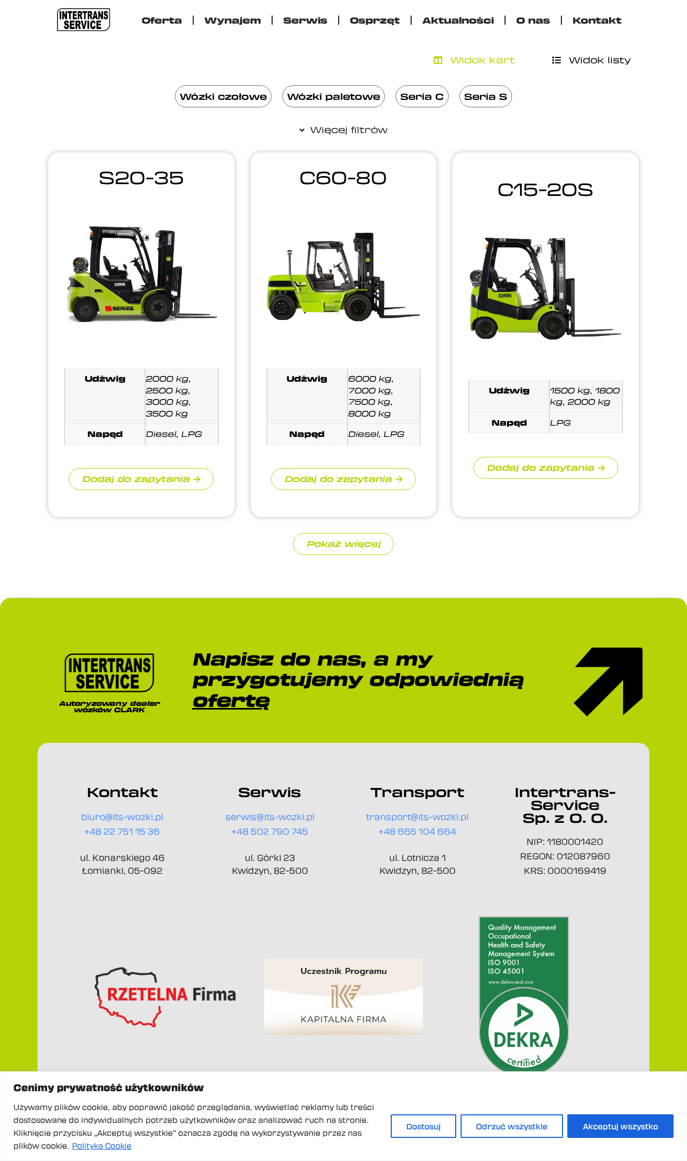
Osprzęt (375, 20)
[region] (343, 1116)
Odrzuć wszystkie (511, 1126)
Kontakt (597, 20)
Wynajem (232, 20)
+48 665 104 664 (417, 831)
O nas (533, 20)
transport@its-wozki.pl (417, 816)
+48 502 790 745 (269, 831)
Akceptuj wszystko (620, 1126)
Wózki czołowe (223, 96)
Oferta (162, 20)
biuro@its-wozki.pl (122, 816)
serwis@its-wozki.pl (270, 816)
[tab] (474, 60)
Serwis (305, 20)
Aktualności (458, 20)
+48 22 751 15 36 (122, 831)
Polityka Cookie (101, 1145)
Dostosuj (423, 1126)
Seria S (485, 96)
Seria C (422, 96)
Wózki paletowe (333, 96)
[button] (343, 544)
